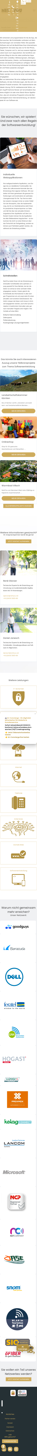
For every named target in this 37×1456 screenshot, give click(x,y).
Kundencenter (10, 1441)
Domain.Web (18, 845)
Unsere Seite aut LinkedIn (10, 1449)
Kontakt (10, 1423)
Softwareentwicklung (18, 870)
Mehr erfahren (18, 411)
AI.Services (18, 819)
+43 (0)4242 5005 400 (10, 598)
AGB (10, 1435)
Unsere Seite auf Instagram (16, 1449)
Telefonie (18, 793)
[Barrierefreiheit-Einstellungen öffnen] (3, 1446)
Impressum (10, 1427)
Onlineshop (7, 441)
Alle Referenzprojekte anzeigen (18, 506)
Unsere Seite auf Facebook (4, 1449)
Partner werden (10, 1418)
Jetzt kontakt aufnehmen (18, 541)
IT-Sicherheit (18, 689)
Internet (18, 767)
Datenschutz (10, 1431)
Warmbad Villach (11, 485)
